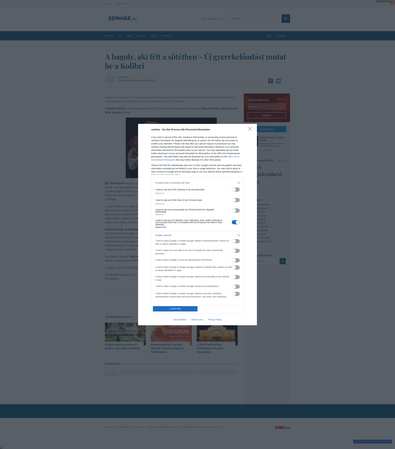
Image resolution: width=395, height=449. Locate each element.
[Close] (251, 130)
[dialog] (197, 224)
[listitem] (197, 182)
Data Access (197, 319)
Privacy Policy (215, 319)
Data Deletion (180, 319)
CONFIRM (175, 309)
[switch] (236, 190)
